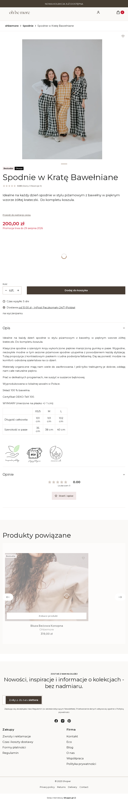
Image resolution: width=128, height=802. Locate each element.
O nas (70, 753)
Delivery (72, 787)
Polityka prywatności (81, 764)
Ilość (5, 284)
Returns (61, 787)
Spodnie (28, 25)
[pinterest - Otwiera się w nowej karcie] (69, 721)
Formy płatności (14, 747)
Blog (69, 747)
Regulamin (10, 753)
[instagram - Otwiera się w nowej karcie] (63, 721)
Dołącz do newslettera (23, 700)
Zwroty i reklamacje (16, 736)
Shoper (67, 781)
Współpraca (75, 758)
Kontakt (72, 736)
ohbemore (12, 25)
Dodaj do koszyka (76, 290)
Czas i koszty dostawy (17, 742)
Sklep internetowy (60, 798)
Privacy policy (47, 787)
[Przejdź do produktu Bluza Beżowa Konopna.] (46, 587)
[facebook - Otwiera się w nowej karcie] (56, 721)
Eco (69, 742)
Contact (84, 787)
